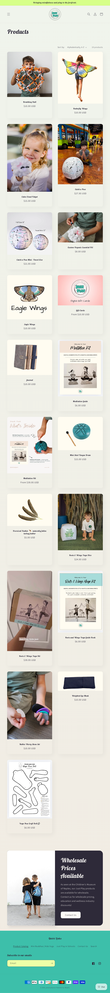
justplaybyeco (51, 988)
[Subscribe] (52, 963)
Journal (29, 380)
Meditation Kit (29, 478)
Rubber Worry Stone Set (29, 744)
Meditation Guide (80, 401)
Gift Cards (80, 310)
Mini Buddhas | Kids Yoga (42, 946)
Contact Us (70, 915)
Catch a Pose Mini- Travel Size (30, 260)
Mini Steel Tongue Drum (80, 455)
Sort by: (61, 47)
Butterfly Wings (80, 108)
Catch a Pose (80, 189)
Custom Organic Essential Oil (80, 247)
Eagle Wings (29, 324)
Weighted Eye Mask (80, 696)
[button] (8, 14)
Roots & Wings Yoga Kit (29, 656)
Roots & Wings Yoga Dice (80, 555)
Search (94, 946)
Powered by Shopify (63, 988)
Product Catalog (20, 946)
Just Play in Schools (65, 946)
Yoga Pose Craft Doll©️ (29, 823)
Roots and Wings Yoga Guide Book (80, 637)
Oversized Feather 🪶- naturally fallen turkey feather (29, 532)
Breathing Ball (29, 102)
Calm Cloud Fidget (30, 197)
